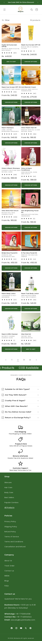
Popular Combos (11, 502)
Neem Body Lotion (9, 293)
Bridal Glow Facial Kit (9, 253)
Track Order (9, 566)
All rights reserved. (27, 638)
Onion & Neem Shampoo (11, 168)
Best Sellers (9, 497)
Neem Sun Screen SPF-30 (11, 87)
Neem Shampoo (8, 127)
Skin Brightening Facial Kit (30, 211)
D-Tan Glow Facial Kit (29, 253)
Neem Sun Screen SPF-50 (30, 45)
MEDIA (6, 576)
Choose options (31, 61)
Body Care (8, 492)
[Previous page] (5, 359)
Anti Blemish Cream (28, 87)
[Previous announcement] (4, 2)
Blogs (6, 581)
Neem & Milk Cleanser (10, 334)
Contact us (9, 571)
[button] (4, 9)
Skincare (8, 482)
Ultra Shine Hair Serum (10, 210)
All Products (9, 507)
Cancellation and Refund (15, 547)
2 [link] (17, 360)
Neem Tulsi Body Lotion (30, 293)
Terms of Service (11, 537)
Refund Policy (10, 532)
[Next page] (36, 359)
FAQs (6, 586)
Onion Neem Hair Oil (28, 127)
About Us (8, 561)
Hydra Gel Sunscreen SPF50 (9, 45)
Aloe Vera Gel (26, 334)
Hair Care (8, 487)
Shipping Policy (10, 527)
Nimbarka (17, 638)
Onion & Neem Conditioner (26, 169)
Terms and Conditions (13, 542)
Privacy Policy (10, 521)
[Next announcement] (37, 2)
